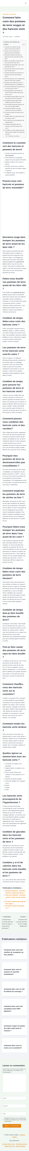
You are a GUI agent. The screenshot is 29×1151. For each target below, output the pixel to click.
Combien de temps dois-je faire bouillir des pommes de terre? (13, 101)
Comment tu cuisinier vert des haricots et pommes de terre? (12, 48)
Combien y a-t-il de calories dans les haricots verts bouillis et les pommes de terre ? (14, 132)
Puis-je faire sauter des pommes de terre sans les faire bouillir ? (14, 105)
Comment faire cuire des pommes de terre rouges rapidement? (21, 921)
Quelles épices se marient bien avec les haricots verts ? (14, 117)
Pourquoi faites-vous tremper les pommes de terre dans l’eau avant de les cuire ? (14, 92)
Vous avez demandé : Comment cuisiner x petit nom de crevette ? (15, 897)
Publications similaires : (14, 136)
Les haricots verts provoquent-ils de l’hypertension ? (14, 121)
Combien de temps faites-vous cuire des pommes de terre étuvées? (14, 97)
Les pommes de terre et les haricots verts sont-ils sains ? (14, 69)
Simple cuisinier (9, 36)
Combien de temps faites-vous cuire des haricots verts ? (14, 65)
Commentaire (7, 1072)
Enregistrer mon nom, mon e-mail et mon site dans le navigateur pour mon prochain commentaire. (15, 1119)
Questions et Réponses (9, 14)
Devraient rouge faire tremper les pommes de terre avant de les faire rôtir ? (14, 56)
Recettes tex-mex (21, 1144)
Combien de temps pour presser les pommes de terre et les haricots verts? (14, 74)
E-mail (5, 1106)
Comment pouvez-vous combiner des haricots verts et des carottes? (15, 79)
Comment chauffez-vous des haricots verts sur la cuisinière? (13, 109)
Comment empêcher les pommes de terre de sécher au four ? (15, 87)
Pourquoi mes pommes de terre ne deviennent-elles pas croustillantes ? (14, 83)
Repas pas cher (9, 1146)
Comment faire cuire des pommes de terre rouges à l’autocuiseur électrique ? (7, 922)
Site (4, 1113)
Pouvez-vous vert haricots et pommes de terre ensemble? (12, 52)
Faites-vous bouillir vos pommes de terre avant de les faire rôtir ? (14, 61)
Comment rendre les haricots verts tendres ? (14, 113)
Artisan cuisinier (20, 1146)
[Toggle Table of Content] (23, 44)
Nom (5, 1098)
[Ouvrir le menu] (25, 3)
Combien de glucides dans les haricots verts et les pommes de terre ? (13, 126)
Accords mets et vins (8, 1144)
